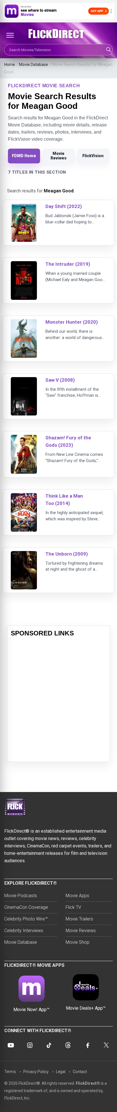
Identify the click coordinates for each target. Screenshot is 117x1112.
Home (9, 64)
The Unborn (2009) (66, 554)
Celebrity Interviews (23, 930)
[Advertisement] (58, 699)
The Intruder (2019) (67, 264)
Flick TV (73, 907)
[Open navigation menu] (9, 35)
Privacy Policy (36, 1071)
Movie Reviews (58, 155)
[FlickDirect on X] (106, 1045)
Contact (80, 1071)
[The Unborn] (24, 554)
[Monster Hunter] (24, 322)
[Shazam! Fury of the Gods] (24, 438)
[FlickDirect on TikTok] (49, 1045)
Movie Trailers (79, 919)
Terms (10, 1071)
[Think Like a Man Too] (24, 496)
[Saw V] (24, 380)
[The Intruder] (24, 264)
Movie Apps (77, 895)
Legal (60, 1071)
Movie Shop (77, 942)
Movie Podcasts (20, 895)
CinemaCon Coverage (26, 907)
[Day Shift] (24, 207)
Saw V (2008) (60, 380)
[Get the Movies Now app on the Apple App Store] (58, 11)
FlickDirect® (88, 1083)
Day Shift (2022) (63, 206)
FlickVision (93, 155)
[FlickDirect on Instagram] (29, 1045)
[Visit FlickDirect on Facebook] (87, 1045)
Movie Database (33, 64)
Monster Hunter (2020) (71, 322)
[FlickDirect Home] (58, 34)
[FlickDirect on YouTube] (10, 1045)
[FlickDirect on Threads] (68, 1045)
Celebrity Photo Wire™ (26, 919)
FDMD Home (24, 155)
